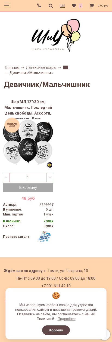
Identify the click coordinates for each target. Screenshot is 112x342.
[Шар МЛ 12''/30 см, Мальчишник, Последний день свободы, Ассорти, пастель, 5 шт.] (28, 144)
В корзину (28, 187)
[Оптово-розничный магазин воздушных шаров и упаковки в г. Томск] (56, 34)
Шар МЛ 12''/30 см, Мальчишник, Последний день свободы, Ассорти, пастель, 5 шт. (28, 109)
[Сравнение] (62, 6)
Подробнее (67, 319)
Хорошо (56, 330)
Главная (12, 68)
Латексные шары (41, 67)
